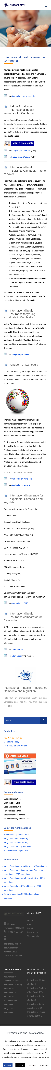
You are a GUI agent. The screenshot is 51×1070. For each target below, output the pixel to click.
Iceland (18, 251)
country (8, 375)
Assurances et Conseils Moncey (11, 979)
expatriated (31, 635)
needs (6, 90)
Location (31, 928)
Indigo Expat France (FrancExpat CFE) (36, 1014)
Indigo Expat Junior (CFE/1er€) (17, 846)
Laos (24, 379)
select (35, 124)
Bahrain (30, 235)
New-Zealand (35, 259)
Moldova (28, 255)
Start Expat (17, 656)
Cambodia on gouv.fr (20, 485)
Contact (30, 924)
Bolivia (38, 235)
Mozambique (23, 259)
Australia (12, 235)
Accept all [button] (7, 1065)
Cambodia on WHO (19, 603)
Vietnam (31, 379)
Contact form (18, 649)
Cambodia (19, 74)
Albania (14, 231)
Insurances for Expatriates (10, 994)
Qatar (37, 262)
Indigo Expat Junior (20, 354)
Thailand (43, 223)
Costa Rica (35, 239)
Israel (44, 215)
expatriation (9, 197)
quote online (13, 136)
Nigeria (12, 262)
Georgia (20, 247)
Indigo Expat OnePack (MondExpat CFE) (37, 990)
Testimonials (33, 936)
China (13, 203)
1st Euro (43, 124)
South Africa (36, 266)
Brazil (24, 215)
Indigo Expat (9, 120)
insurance (35, 82)
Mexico (12, 219)
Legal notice (32, 932)
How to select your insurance (16, 834)
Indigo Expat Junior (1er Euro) (35, 998)
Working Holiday (31, 340)
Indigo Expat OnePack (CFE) (16, 842)
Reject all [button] (20, 1065)
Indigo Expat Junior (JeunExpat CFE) (35, 1006)
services (27, 189)
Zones (11, 282)
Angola (22, 231)
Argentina (30, 231)
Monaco (36, 255)
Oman (18, 262)
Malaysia (20, 255)
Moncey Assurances (15, 627)
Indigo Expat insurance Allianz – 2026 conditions (25, 866)
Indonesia (39, 247)
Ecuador (38, 243)
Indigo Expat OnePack (21, 150)
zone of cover (36, 296)
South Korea (14, 270)
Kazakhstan (39, 251)
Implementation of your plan (16, 850)
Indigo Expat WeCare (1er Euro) (36, 982)
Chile (18, 239)
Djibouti (12, 243)
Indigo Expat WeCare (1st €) (16, 838)
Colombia (26, 239)
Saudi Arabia (24, 266)
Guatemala (29, 247)
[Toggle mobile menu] (46, 5)
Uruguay (23, 270)
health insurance (27, 70)
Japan (30, 251)
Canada (12, 239)
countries (34, 278)
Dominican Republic (25, 243)
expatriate (8, 74)
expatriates (8, 328)
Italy (24, 251)
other (41, 627)
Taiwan (31, 203)
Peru (32, 262)
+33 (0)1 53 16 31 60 (13, 738)
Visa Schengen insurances (10, 1002)
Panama (25, 262)
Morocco (12, 259)
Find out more (44, 1065)
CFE (12, 132)
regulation (26, 78)
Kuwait (12, 255)
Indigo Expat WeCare (20, 157)
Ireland (12, 251)
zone (30, 181)
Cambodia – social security (23, 96)
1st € (33, 157)
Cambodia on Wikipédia (21, 479)
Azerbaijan (22, 235)
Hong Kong (22, 203)
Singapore (15, 211)
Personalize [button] (32, 1065)
